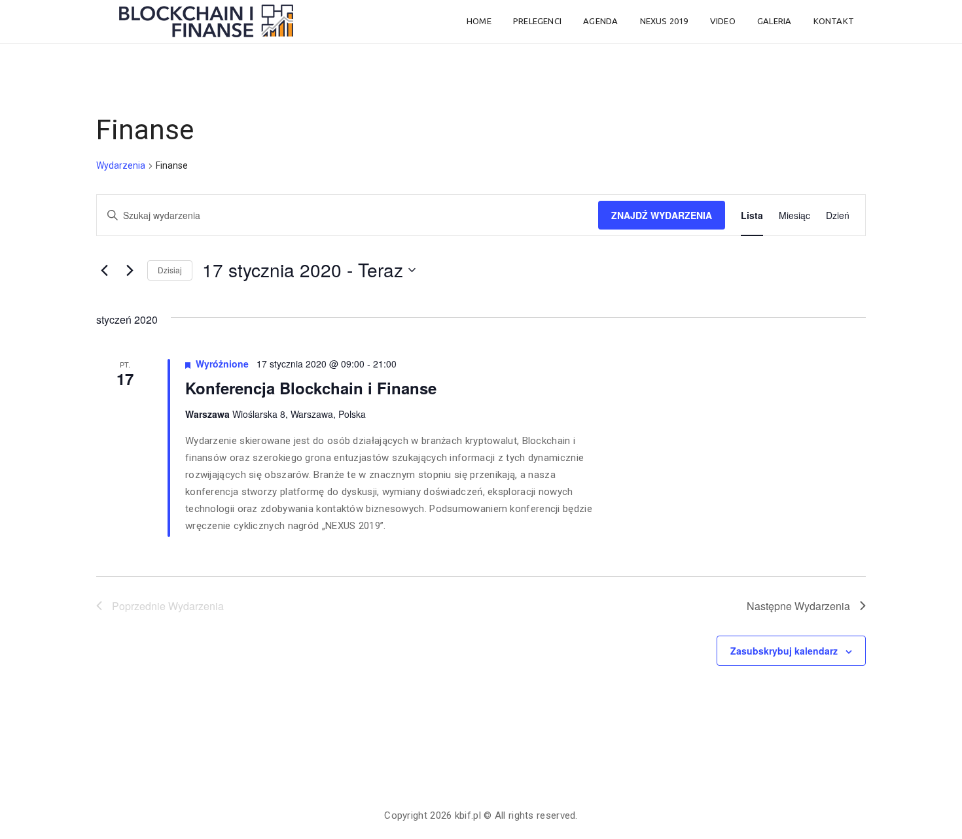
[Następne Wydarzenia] (129, 270)
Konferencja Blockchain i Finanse (310, 388)
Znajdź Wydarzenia (661, 215)
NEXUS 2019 (664, 21)
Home (479, 21)
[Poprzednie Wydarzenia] (104, 270)
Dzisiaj (170, 269)
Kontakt (833, 21)
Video (723, 21)
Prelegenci (537, 21)
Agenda (600, 21)
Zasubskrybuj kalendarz (784, 650)
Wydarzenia (120, 165)
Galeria (774, 21)
